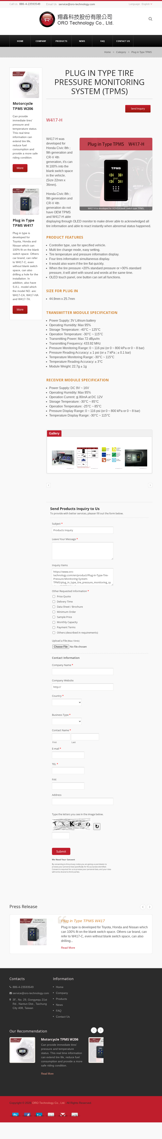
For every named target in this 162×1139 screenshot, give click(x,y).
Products (61, 41)
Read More (68, 947)
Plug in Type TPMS (141, 52)
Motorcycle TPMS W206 (59, 1039)
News (82, 41)
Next (150, 907)
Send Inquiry (138, 108)
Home (20, 41)
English (146, 4)
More (20, 168)
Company (41, 41)
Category (121, 52)
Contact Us (123, 41)
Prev (143, 907)
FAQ (102, 41)
